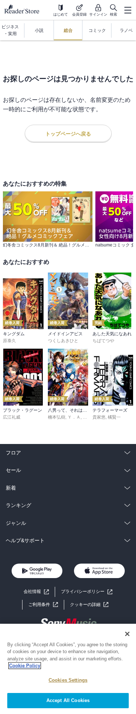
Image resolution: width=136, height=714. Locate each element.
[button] (89, 605)
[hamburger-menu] (127, 10)
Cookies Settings (68, 680)
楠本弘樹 (56, 417)
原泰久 (9, 340)
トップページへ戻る (68, 134)
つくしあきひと (63, 340)
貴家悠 (99, 417)
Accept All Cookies (68, 700)
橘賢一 (114, 417)
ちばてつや (103, 340)
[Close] (127, 634)
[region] (68, 669)
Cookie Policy (24, 665)
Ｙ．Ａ (74, 417)
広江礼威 (11, 417)
